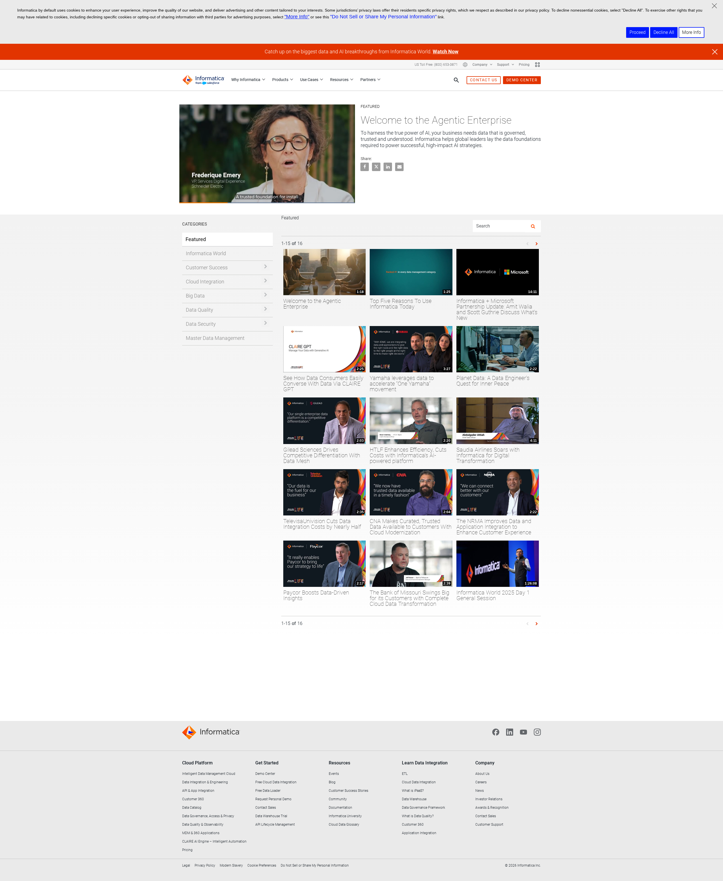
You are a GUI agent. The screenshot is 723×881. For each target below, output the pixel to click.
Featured (196, 239)
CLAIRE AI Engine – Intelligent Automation (214, 841)
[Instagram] (537, 731)
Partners (368, 79)
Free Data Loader (267, 791)
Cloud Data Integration (419, 782)
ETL (405, 774)
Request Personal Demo (273, 799)
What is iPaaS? (413, 791)
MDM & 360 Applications (200, 833)
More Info (691, 32)
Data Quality (199, 310)
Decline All (664, 32)
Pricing (524, 65)
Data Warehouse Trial (271, 816)
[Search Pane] (456, 80)
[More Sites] (537, 64)
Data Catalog (191, 808)
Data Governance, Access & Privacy (208, 816)
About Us (482, 774)
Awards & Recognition (492, 808)
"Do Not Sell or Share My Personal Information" (383, 16)
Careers (481, 782)
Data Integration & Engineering (205, 782)
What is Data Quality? (418, 816)
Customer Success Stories (348, 791)
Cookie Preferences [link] (261, 865)
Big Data (195, 296)
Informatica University (345, 816)
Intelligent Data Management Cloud (208, 774)
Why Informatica (245, 79)
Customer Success (207, 267)
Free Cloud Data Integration (276, 782)
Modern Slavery (231, 865)
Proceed (638, 32)
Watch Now (445, 51)
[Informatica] (203, 80)
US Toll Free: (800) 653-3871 (436, 65)
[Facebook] (495, 731)
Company (480, 65)
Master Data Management (215, 338)
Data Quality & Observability (202, 825)
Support (503, 65)
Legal (186, 865)
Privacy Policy (205, 865)
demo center (522, 80)
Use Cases (309, 79)
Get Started (266, 763)
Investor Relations (488, 799)
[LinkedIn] (509, 731)
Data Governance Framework (423, 808)
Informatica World (206, 253)
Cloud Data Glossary (344, 825)
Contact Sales (265, 808)
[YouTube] (523, 731)
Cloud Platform (197, 763)
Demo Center (265, 774)
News (479, 791)
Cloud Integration (205, 282)
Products (280, 79)
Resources (339, 79)
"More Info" (296, 16)
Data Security (201, 324)
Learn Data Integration (425, 763)
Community (338, 799)
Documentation (340, 808)
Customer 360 (193, 799)
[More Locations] (465, 64)
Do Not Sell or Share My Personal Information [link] (315, 865)
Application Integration (419, 833)
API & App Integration (198, 791)
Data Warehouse (414, 799)
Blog (332, 782)
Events (334, 774)
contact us (483, 80)
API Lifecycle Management (275, 825)
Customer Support (489, 825)
